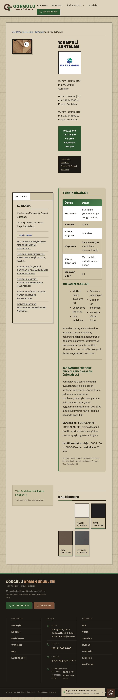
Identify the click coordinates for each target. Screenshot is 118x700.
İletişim (93, 5)
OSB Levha (87, 651)
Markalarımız (17, 638)
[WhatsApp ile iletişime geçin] (110, 692)
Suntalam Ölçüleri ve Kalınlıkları (29, 500)
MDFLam (86, 645)
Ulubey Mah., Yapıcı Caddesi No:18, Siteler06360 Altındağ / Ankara (63, 632)
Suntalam (39, 32)
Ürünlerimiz (74, 5)
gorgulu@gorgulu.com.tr (64, 660)
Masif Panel (88, 664)
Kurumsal (57, 5)
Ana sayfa (16, 32)
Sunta (85, 632)
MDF (84, 625)
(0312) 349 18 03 (20, 606)
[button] (26, 44)
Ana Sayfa (42, 5)
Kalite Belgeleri (18, 658)
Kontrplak (87, 658)
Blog (13, 651)
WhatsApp (45, 606)
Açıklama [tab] (21, 197)
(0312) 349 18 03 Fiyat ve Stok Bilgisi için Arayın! (69, 138)
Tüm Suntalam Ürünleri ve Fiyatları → (29, 493)
